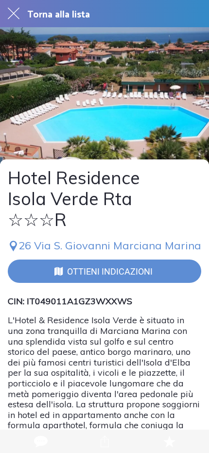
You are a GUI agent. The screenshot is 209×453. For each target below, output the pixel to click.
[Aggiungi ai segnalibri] (169, 441)
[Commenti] (40, 441)
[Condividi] (104, 441)
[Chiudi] (13, 13)
